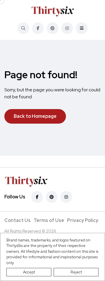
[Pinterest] (52, 28)
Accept (29, 272)
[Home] (52, 11)
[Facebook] (38, 28)
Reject (76, 272)
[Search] (23, 28)
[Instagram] (67, 28)
